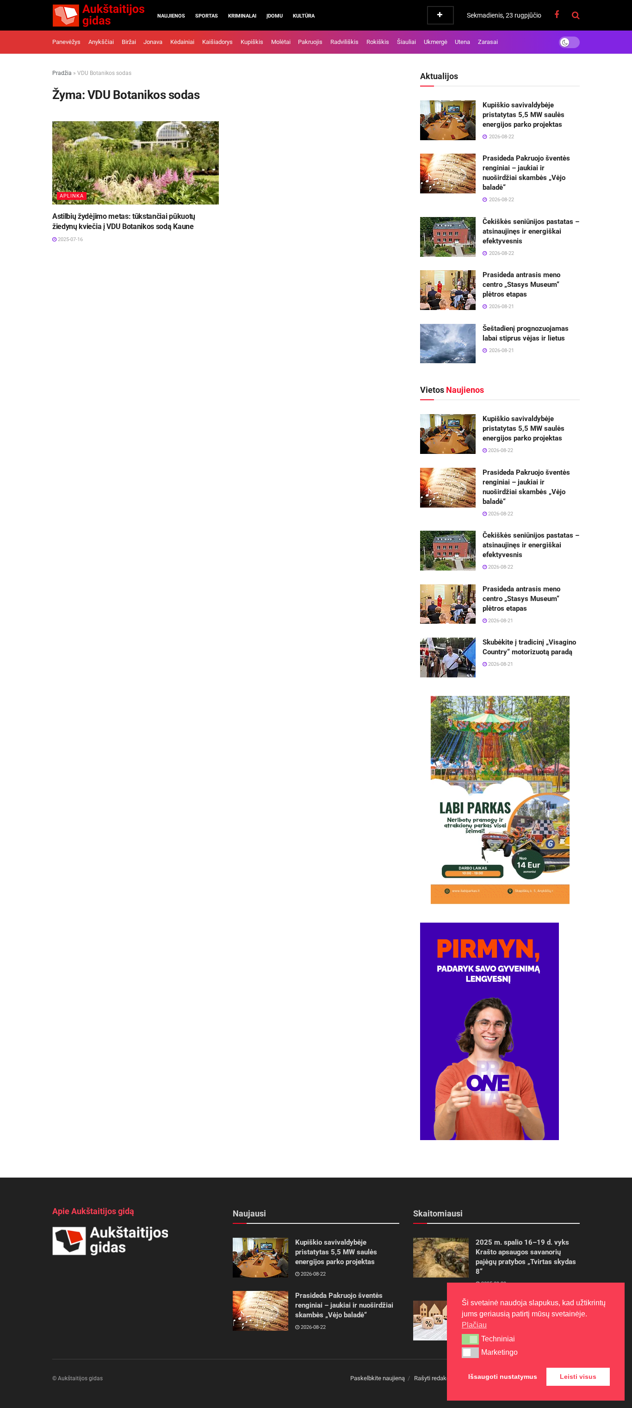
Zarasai (488, 41)
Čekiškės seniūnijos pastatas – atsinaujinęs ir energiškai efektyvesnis (531, 231)
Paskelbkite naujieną (377, 1378)
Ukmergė (435, 41)
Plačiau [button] (474, 1325)
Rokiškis (377, 41)
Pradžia (62, 73)
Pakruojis (310, 41)
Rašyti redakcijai (435, 1378)
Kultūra (304, 16)
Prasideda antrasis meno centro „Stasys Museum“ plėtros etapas (521, 284)
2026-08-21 (500, 621)
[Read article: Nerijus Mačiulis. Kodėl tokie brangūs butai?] (441, 1320)
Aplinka (72, 196)
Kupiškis (252, 41)
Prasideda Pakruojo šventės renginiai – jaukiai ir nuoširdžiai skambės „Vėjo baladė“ (344, 1305)
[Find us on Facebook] (556, 15)
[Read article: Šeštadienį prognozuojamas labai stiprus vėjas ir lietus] (448, 344)
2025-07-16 (69, 239)
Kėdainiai (182, 41)
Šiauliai (406, 41)
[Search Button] (576, 15)
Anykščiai (101, 41)
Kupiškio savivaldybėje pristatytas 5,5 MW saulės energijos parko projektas (523, 115)
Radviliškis (344, 41)
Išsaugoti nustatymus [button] (502, 1376)
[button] (470, 1339)
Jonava (152, 41)
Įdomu (274, 16)
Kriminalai (242, 16)
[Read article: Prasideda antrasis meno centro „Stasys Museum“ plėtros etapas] (448, 290)
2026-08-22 (500, 450)
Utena (462, 41)
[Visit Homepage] (98, 15)
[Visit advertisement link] (500, 800)
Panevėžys (66, 41)
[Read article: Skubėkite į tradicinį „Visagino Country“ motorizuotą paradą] (448, 657)
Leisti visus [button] (578, 1376)
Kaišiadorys (217, 41)
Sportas (206, 16)
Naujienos (171, 16)
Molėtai (281, 41)
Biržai (129, 41)
